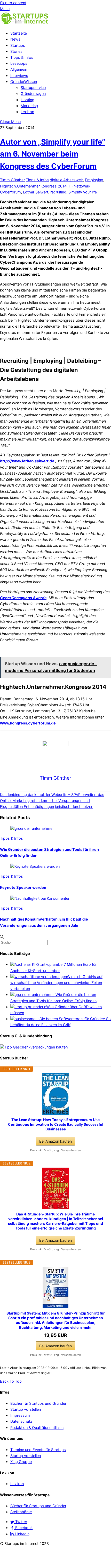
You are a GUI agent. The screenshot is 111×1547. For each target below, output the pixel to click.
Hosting (27, 100)
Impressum (20, 1415)
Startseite (18, 33)
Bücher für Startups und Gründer (38, 1403)
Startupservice (33, 87)
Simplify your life (82, 192)
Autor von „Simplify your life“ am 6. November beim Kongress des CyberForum (52, 154)
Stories (16, 51)
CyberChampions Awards (23, 598)
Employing (94, 180)
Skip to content (13, 3)
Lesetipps (18, 63)
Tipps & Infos (21, 57)
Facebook (23, 1527)
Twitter (20, 1521)
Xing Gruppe (21, 1461)
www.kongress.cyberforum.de (28, 723)
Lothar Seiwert (35, 192)
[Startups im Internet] (24, 23)
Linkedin (21, 1534)
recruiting (58, 192)
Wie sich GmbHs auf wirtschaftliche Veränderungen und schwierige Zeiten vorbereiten (56, 982)
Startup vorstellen (25, 1409)
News (15, 39)
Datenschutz (21, 1421)
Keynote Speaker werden (23, 887)
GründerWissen (23, 81)
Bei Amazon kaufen (55, 1141)
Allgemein (18, 69)
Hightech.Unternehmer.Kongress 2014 (33, 186)
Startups (17, 45)
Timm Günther (12, 180)
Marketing (29, 105)
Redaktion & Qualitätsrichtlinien (37, 1427)
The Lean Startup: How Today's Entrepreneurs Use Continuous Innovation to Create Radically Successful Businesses (55, 1124)
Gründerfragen (33, 93)
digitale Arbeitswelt (66, 180)
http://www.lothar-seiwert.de (27, 461)
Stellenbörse (21, 1512)
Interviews (19, 75)
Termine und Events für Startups (38, 1449)
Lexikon (27, 111)
